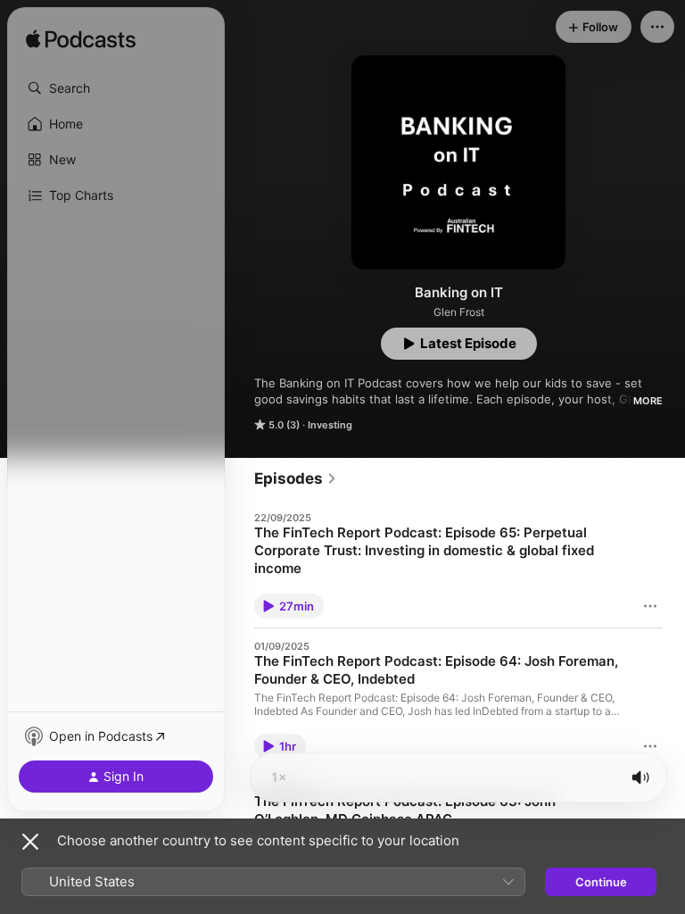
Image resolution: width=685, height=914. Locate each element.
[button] (116, 88)
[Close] (30, 842)
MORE (648, 401)
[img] (81, 40)
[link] (295, 478)
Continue (601, 882)
